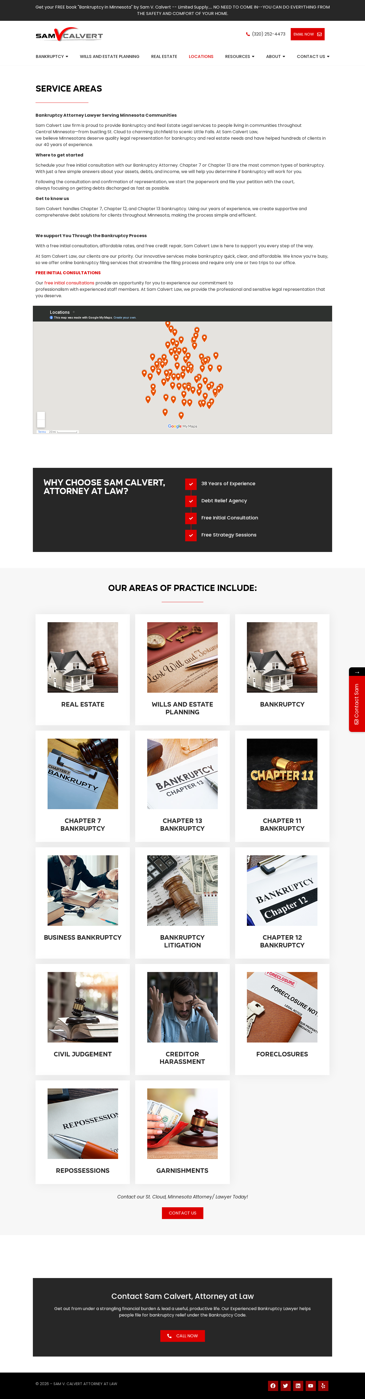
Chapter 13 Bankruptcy (182, 825)
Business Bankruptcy (83, 937)
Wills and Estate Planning (182, 708)
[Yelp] (323, 1386)
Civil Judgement (83, 1054)
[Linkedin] (298, 1386)
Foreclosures (282, 1054)
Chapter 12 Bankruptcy (282, 941)
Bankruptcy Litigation (182, 941)
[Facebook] (273, 1386)
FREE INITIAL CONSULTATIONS (68, 273)
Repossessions (83, 1170)
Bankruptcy (282, 704)
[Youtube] (311, 1386)
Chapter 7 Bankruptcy (82, 825)
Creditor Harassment (182, 1058)
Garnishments (182, 1170)
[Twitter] (286, 1386)
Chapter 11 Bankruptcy (282, 825)
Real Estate (82, 704)
